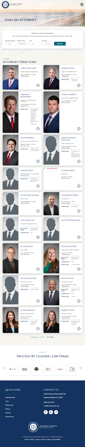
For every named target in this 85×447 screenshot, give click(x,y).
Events (8, 413)
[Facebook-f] (46, 412)
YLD (7, 401)
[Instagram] (56, 412)
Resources (9, 405)
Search (60, 44)
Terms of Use (40, 439)
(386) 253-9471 (49, 402)
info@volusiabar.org (51, 406)
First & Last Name (10, 40)
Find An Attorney (11, 394)
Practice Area (21, 40)
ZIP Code (44, 40)
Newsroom (9, 417)
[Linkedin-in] (51, 412)
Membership (10, 397)
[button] (4, 368)
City (31, 40)
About (7, 409)
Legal (48, 439)
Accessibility (56, 439)
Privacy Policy (30, 439)
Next (52, 337)
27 (48, 337)
